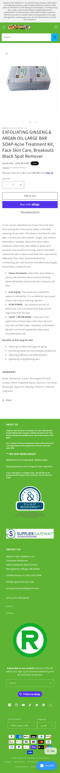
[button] (3, 27)
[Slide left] (23, 122)
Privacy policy (33, 762)
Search (9, 606)
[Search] (54, 37)
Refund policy (19, 762)
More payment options (30, 212)
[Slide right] (36, 122)
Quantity (6, 178)
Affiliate (10, 613)
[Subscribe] (50, 683)
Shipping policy (21, 766)
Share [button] (9, 400)
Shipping (5, 168)
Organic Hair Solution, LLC (28, 758)
